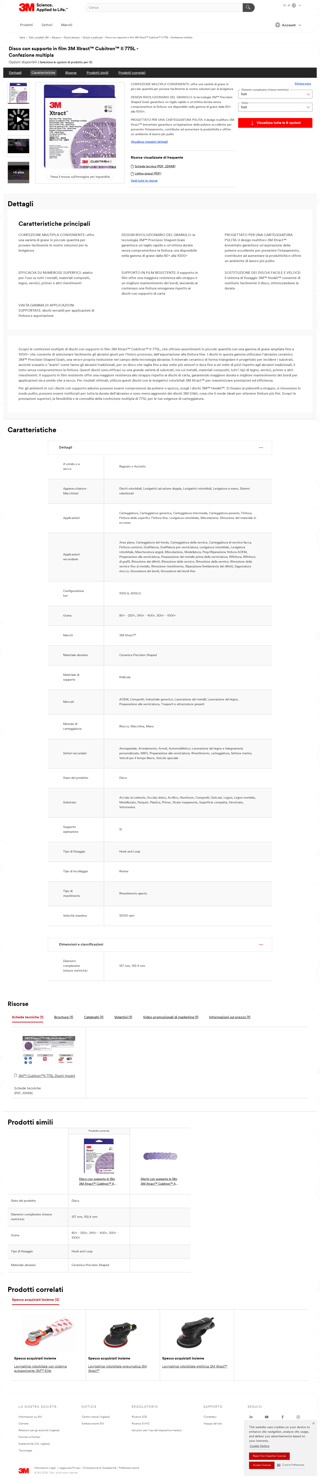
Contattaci (210, 1417)
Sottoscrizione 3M (93, 1423)
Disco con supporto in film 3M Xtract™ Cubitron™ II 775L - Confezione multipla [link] (97, 1182)
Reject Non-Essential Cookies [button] (269, 1456)
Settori (47, 25)
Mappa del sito (213, 1423)
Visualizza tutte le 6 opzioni (279, 123)
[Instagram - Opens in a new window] (298, 1417)
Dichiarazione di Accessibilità (99, 1468)
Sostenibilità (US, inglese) (34, 1443)
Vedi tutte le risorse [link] (144, 181)
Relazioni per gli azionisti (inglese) (39, 1430)
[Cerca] (249, 7)
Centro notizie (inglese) (96, 1417)
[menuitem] (15, 73)
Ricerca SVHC (141, 1423)
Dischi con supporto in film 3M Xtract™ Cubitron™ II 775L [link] (159, 1182)
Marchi (66, 25)
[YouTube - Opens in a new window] (266, 1417)
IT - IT (287, 6)
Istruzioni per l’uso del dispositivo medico (157, 1430)
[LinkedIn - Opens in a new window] (251, 1417)
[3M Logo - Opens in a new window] (43, 7)
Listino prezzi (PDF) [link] (148, 173)
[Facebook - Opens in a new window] (282, 1417)
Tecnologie (25, 1450)
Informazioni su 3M (30, 1417)
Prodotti (26, 25)
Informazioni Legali (45, 1468)
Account (288, 25)
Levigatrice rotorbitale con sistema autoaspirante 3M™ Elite (40, 1369)
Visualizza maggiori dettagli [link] (149, 142)
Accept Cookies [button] (262, 1465)
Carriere (24, 1423)
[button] (290, 1465)
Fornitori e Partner (29, 1437)
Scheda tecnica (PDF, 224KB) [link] (155, 166)
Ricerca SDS (139, 1417)
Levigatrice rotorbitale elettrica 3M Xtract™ (194, 1366)
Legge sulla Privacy (70, 1468)
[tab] (27, 1017)
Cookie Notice (259, 1446)
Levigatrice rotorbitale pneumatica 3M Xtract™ (117, 1369)
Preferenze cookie (129, 1468)
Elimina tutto (303, 83)
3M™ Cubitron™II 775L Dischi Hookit (47, 1076)
